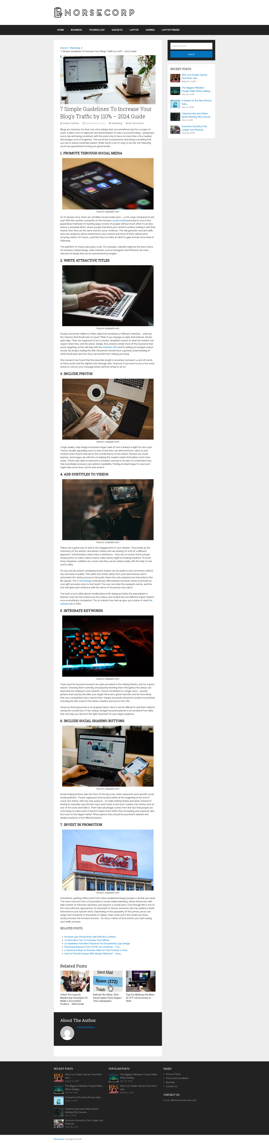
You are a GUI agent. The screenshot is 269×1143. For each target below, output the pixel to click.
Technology (97, 30)
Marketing (117, 123)
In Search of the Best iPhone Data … (197, 102)
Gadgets (117, 30)
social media (119, 220)
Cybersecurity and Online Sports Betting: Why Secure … (197, 115)
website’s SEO (110, 347)
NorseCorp (59, 1139)
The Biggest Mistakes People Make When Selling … (196, 89)
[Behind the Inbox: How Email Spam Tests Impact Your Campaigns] (108, 981)
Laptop (134, 30)
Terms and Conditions (177, 1078)
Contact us (171, 1086)
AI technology (84, 580)
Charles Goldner (70, 123)
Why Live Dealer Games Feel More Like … (194, 77)
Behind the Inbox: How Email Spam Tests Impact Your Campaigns (107, 997)
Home (60, 30)
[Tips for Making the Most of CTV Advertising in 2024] (141, 981)
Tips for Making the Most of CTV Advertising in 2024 (140, 997)
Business (76, 30)
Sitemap (170, 1082)
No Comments (136, 123)
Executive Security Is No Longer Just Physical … (194, 128)
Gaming (150, 30)
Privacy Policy (173, 1074)
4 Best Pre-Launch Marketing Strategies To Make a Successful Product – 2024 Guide (74, 999)
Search (191, 54)
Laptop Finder (170, 30)
